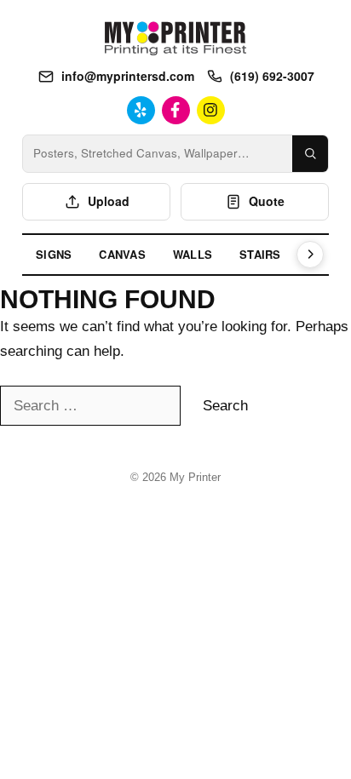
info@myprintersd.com (127, 75)
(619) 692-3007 (272, 75)
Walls (192, 254)
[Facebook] (176, 110)
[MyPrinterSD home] (175, 38)
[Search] (310, 153)
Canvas (122, 254)
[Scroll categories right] (310, 254)
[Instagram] (211, 110)
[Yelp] (141, 110)
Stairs (260, 254)
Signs (54, 254)
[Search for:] (92, 406)
